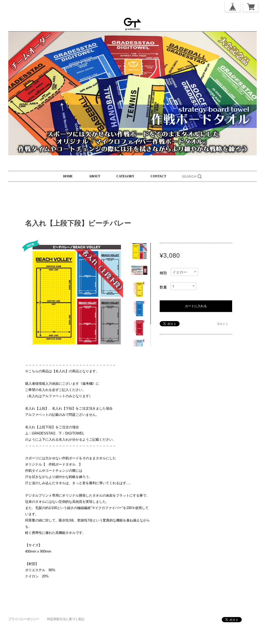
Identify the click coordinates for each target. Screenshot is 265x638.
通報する (222, 323)
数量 (163, 287)
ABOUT (94, 176)
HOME (68, 176)
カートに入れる (196, 306)
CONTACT (158, 176)
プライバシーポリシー (23, 619)
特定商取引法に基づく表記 (65, 619)
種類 (163, 273)
